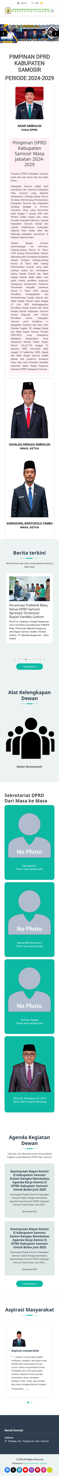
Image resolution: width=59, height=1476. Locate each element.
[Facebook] (7, 1470)
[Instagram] (31, 1470)
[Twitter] (13, 1470)
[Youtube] (25, 1470)
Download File (30, 1211)
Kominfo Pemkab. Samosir (35, 1463)
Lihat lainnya (29, 666)
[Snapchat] (49, 1470)
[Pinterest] (37, 1470)
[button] (28, 1402)
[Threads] (43, 1470)
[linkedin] (19, 1470)
